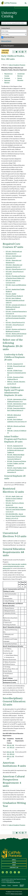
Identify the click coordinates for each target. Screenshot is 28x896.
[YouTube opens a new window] (11, 872)
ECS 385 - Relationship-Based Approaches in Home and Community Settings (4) (15, 457)
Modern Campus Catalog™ (16, 893)
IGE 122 (12, 747)
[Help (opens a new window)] (25, 52)
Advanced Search (6, 41)
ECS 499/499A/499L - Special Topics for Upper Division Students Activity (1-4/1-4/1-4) (16, 516)
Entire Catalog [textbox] (5, 31)
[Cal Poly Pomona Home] (8, 3)
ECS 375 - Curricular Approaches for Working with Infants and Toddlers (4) (16, 450)
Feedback (3, 885)
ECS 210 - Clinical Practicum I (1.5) (16, 269)
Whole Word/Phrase (9, 37)
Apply (14, 859)
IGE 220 (9, 752)
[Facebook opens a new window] (15, 872)
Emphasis (7, 78)
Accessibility (15, 885)
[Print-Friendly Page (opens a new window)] (22, 52)
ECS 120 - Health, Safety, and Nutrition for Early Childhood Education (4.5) (14, 498)
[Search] (26, 34)
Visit (14, 864)
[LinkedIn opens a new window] (7, 872)
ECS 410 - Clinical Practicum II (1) (15, 322)
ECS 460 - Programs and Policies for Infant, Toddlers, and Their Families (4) (16, 463)
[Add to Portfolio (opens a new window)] (16, 52)
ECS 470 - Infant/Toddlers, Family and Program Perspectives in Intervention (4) (16, 470)
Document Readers (22, 885)
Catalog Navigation (8, 45)
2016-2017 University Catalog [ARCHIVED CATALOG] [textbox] (13, 23)
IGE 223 (9, 756)
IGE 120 (9, 745)
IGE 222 (12, 754)
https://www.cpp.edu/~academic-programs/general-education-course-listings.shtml (15, 566)
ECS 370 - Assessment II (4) (15, 364)
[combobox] (14, 23)
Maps (14, 862)
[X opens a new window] (19, 872)
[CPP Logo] (11, 853)
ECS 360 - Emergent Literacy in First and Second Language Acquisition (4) (16, 318)
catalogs (9, 891)
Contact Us (14, 867)
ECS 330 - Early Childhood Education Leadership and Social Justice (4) (15, 300)
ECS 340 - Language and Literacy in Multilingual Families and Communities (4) (16, 307)
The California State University (13, 882)
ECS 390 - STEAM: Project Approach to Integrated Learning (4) (16, 373)
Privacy (9, 885)
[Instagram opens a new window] (2, 872)
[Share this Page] (19, 52)
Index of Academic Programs (17, 65)
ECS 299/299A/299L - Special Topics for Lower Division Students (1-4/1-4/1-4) (16, 509)
